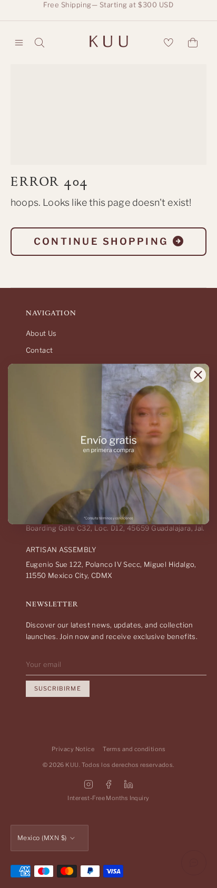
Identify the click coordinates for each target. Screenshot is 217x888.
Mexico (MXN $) (42, 838)
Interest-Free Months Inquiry (108, 798)
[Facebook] (108, 784)
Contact (39, 350)
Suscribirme (57, 688)
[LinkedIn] (128, 784)
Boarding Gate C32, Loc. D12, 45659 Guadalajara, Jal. (115, 528)
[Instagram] (88, 784)
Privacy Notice (73, 749)
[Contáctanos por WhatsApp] (193, 862)
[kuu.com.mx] (108, 42)
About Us (41, 333)
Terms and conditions (134, 749)
